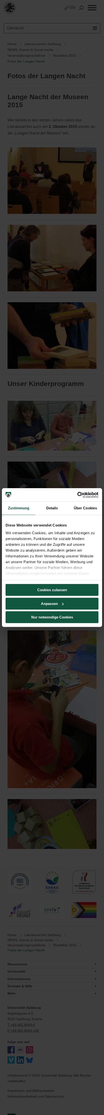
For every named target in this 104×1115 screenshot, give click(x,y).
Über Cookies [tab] (85, 508)
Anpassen (49, 604)
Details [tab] (52, 508)
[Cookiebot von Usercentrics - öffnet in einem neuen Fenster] (77, 495)
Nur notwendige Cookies (52, 617)
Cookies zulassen (52, 590)
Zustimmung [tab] (19, 508)
